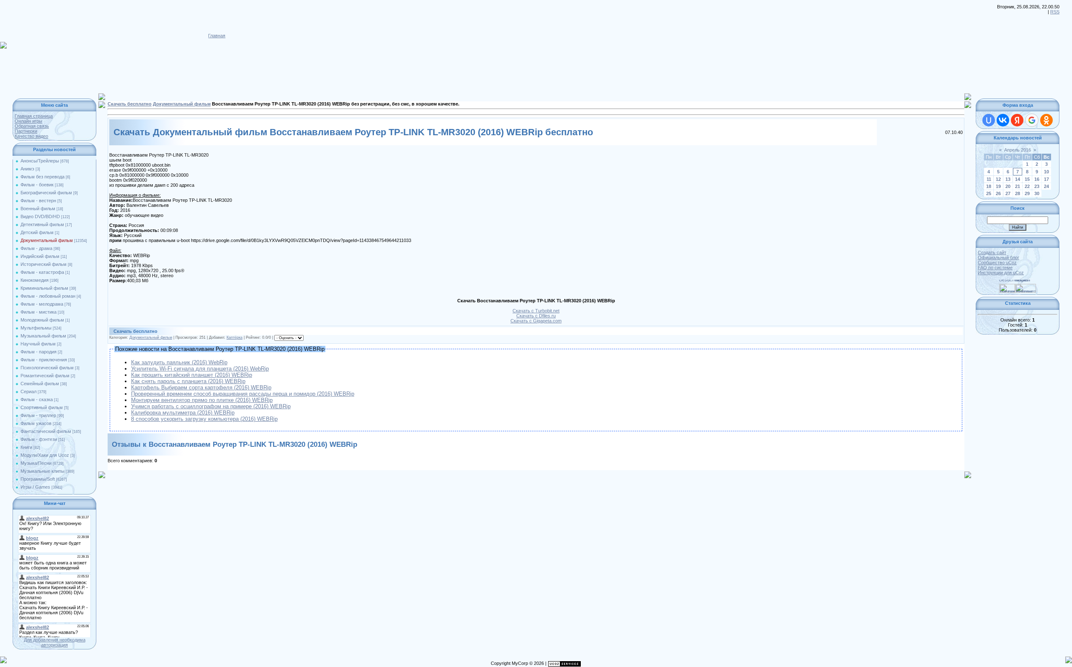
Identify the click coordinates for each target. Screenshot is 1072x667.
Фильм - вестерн (38, 200)
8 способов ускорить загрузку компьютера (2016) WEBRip (204, 419)
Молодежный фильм (42, 319)
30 (1036, 193)
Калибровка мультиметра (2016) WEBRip (182, 412)
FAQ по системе (995, 267)
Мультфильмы (36, 327)
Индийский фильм (40, 256)
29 (1027, 193)
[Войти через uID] (988, 120)
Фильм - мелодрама (42, 303)
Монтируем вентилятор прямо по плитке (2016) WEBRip (202, 400)
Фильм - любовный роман (48, 296)
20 (1007, 186)
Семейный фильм (40, 383)
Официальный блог (998, 257)
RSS (1054, 11)
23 (1036, 186)
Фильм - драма (36, 248)
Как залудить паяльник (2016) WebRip (179, 362)
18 (988, 186)
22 (1027, 186)
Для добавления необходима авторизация (54, 642)
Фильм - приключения (44, 359)
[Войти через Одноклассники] (1046, 120)
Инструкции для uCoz (1001, 272)
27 (1007, 193)
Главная (216, 35)
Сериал (28, 391)
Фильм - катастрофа (42, 272)
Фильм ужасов (36, 423)
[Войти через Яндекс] (1017, 120)
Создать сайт (992, 252)
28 (1017, 193)
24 (1046, 186)
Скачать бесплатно (130, 103)
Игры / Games (35, 486)
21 (1017, 186)
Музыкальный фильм (43, 335)
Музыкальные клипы (42, 471)
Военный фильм (38, 208)
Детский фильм (37, 232)
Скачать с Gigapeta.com (536, 320)
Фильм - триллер (38, 415)
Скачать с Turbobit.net (536, 310)
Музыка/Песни (36, 463)
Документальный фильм (47, 240)
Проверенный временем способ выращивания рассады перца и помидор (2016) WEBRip (242, 394)
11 (989, 179)
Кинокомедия (35, 280)
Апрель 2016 (1017, 149)
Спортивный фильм (42, 407)
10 (1046, 171)
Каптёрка (234, 337)
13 (1007, 179)
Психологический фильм (47, 367)
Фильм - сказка (37, 399)
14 (1017, 179)
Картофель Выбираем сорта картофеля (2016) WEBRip (201, 387)
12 (998, 179)
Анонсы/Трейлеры (40, 160)
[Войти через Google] (1031, 120)
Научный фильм (38, 343)
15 (1027, 179)
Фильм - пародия (39, 351)
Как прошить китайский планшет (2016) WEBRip (191, 375)
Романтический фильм (45, 375)
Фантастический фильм (46, 431)
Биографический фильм (46, 192)
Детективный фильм (42, 224)
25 (988, 193)
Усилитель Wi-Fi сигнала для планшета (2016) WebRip (200, 369)
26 (998, 193)
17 (1046, 179)
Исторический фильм (44, 264)
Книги (26, 447)
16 (1036, 179)
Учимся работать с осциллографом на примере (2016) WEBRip (211, 406)
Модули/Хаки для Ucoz (45, 455)
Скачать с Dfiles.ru (536, 315)
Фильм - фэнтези (39, 439)
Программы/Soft (38, 479)
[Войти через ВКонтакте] (1003, 120)
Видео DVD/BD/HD (40, 216)
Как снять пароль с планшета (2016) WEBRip (188, 381)
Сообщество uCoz (997, 262)
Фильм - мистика (39, 311)
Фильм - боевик (37, 184)
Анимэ (27, 168)
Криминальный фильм (44, 288)
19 (998, 186)
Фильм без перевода (42, 176)
